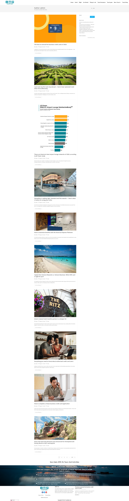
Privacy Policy (47, 495)
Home (72, 2)
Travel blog (125, 2)
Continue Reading (38, 52)
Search (80, 15)
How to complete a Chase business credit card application (52, 403)
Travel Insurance (102, 2)
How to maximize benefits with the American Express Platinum (53, 232)
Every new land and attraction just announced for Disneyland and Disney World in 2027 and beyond (54, 442)
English (13, 500)
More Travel (117, 2)
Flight (80, 2)
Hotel (76, 2)
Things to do (93, 2)
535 (72, 457)
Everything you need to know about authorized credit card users (53, 361)
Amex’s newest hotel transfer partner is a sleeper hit (50, 319)
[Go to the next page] (75, 457)
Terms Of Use (40, 495)
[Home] (91, 8)
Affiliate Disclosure (44, 497)
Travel (48, 46)
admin (94, 8)
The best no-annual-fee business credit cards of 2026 (50, 44)
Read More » (77, 494)
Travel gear (110, 2)
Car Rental (85, 2)
